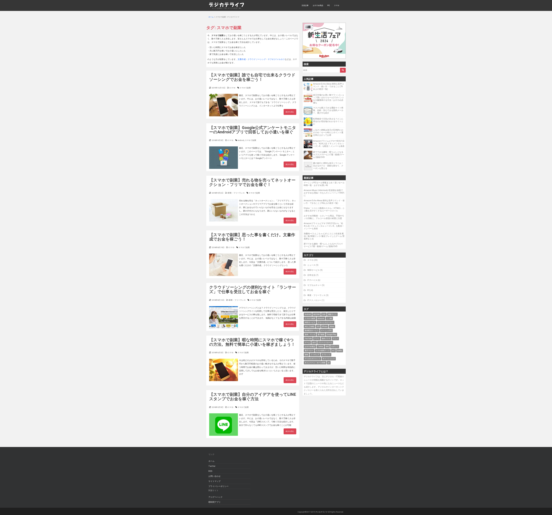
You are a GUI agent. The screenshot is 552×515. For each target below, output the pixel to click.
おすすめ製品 (310, 347)
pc (329, 363)
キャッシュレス (329, 359)
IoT (333, 351)
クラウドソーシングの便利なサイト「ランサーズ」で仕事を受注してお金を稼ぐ (252, 289)
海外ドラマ (326, 339)
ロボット (334, 347)
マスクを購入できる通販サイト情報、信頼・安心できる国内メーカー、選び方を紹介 (328, 110)
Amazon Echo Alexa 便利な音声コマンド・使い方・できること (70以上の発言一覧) (328, 86)
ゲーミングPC (326, 330)
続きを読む (290, 112)
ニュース (311, 265)
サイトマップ (214, 481)
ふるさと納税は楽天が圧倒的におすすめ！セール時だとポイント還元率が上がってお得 (328, 132)
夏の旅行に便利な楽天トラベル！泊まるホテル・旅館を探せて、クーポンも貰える (328, 165)
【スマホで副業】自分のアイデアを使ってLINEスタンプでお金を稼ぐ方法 (252, 396)
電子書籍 (321, 335)
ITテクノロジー (314, 300)
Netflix (339, 351)
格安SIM (316, 314)
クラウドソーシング (257, 59)
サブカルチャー (314, 285)
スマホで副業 (245, 88)
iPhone (324, 326)
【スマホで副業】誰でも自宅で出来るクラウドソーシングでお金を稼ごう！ (252, 77)
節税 (306, 355)
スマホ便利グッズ (323, 351)
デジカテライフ (321, 512)
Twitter (320, 347)
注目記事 (305, 5)
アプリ (316, 339)
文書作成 (242, 59)
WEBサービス (313, 270)
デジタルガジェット (312, 359)
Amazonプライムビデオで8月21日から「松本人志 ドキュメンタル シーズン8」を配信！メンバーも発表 (328, 143)
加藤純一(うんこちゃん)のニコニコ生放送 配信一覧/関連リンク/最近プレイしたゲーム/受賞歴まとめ (324, 236)
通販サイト (332, 314)
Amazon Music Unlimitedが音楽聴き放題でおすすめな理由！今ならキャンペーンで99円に (324, 193)
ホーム (211, 461)
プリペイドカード (325, 343)
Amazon (321, 318)
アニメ (335, 339)
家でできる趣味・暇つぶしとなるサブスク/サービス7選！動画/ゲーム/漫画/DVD (328, 154)
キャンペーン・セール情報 (315, 363)
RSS (210, 471)
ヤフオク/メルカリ (276, 59)
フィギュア (315, 355)
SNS (327, 347)
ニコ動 (329, 318)
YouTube (308, 339)
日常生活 (311, 275)
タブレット (326, 355)
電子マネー (309, 351)
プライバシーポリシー (218, 486)
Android (240, 140)
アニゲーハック (215, 497)
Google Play (331, 335)
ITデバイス (312, 280)
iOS (318, 326)
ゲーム (307, 343)
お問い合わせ (214, 476)
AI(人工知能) (309, 326)
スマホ (336, 5)
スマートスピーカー (325, 322)
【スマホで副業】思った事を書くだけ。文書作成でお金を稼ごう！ (252, 237)
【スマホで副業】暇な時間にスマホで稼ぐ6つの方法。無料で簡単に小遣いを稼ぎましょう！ (252, 342)
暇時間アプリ (214, 502)
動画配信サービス (312, 330)
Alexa (332, 326)
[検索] (343, 70)
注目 (324, 314)
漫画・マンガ (310, 335)
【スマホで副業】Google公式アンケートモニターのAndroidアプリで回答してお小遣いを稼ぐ (252, 129)
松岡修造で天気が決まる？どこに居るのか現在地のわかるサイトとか (328, 121)
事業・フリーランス (236, 193)
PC (328, 5)
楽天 (314, 343)
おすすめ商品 (318, 5)
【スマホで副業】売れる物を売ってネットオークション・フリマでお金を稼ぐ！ (252, 182)
